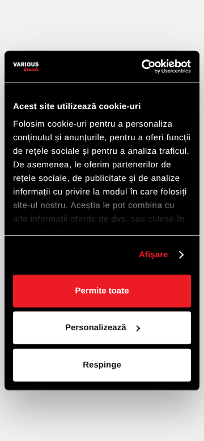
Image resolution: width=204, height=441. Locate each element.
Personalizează (95, 327)
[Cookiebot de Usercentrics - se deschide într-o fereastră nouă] (144, 66)
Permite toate (102, 290)
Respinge (102, 364)
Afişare (153, 255)
